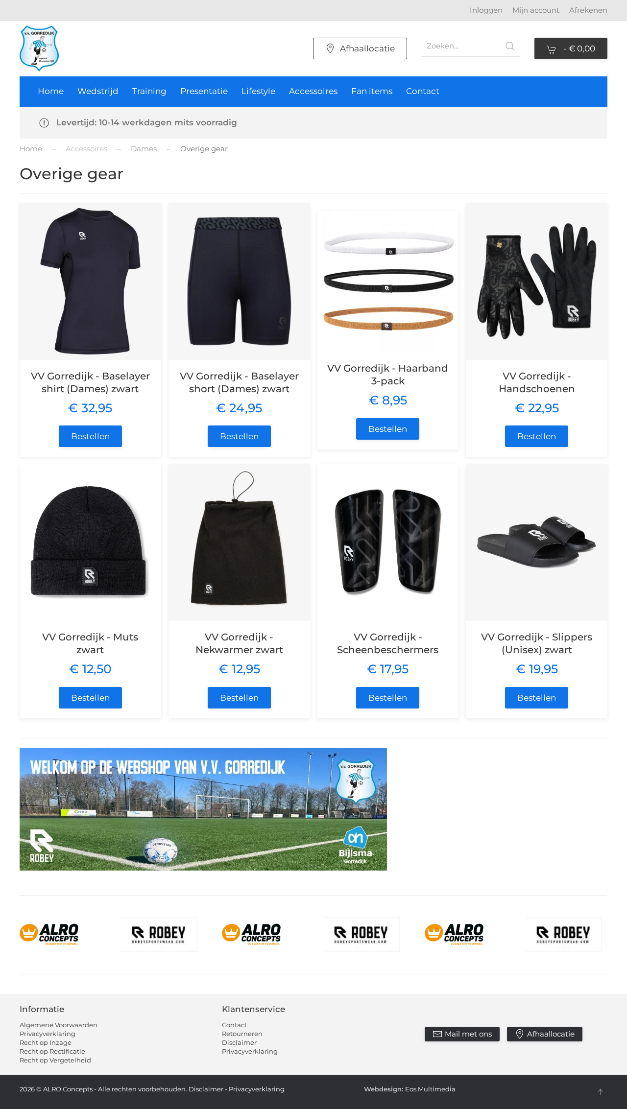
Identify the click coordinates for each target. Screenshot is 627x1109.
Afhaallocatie (367, 48)
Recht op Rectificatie (52, 1051)
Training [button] (149, 91)
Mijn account (535, 10)
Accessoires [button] (313, 91)
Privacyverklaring (47, 1034)
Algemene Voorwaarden (58, 1025)
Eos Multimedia (430, 1089)
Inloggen (486, 10)
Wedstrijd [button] (98, 91)
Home (51, 91)
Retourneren (242, 1034)
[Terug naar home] (39, 48)
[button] (600, 1092)
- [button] (578, 48)
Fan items (371, 91)
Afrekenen (588, 10)
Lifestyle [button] (258, 91)
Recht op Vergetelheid (55, 1060)
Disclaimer (239, 1042)
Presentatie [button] (204, 91)
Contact (422, 91)
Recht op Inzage (46, 1042)
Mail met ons (468, 1033)
